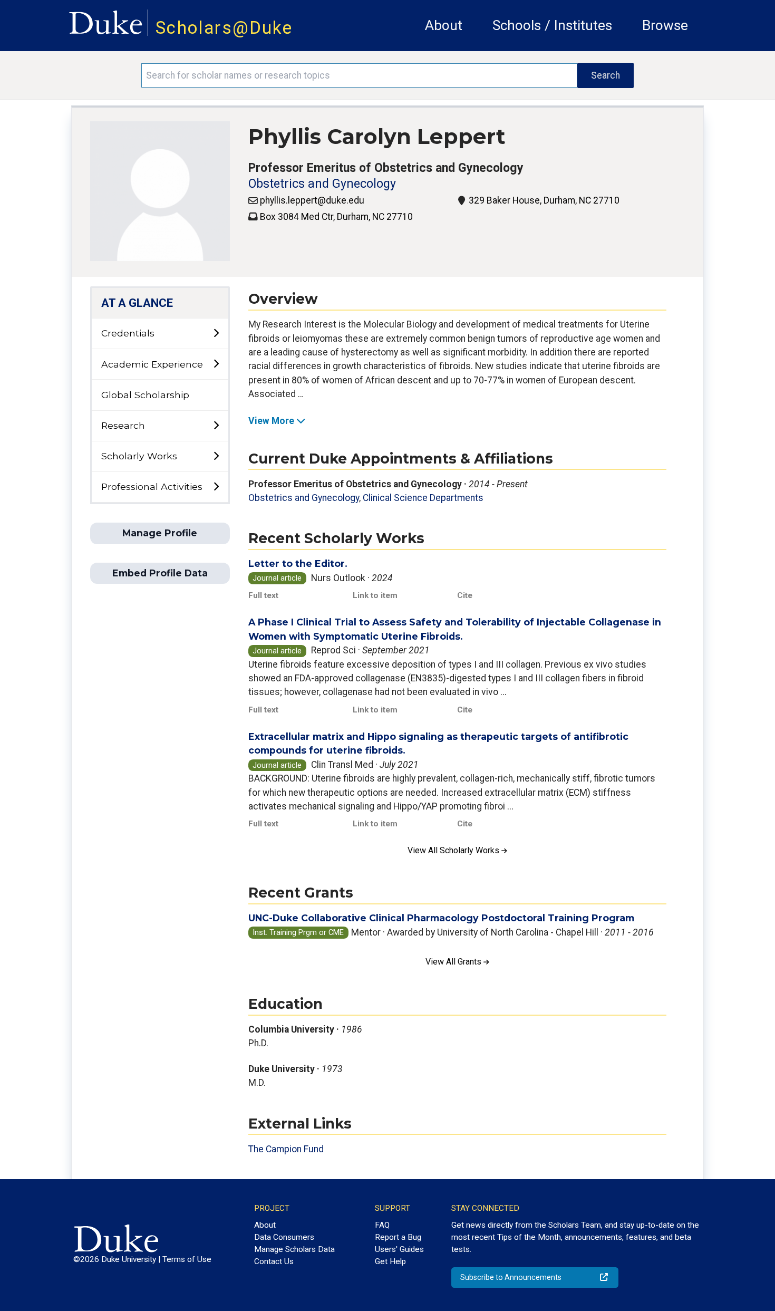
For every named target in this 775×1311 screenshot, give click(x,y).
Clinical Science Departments (423, 498)
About (443, 25)
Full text (263, 595)
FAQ (382, 1225)
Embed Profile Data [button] (160, 573)
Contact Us (274, 1261)
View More (271, 421)
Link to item (375, 595)
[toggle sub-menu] (216, 333)
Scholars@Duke (224, 27)
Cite (464, 595)
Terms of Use (186, 1259)
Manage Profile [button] (159, 532)
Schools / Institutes (552, 25)
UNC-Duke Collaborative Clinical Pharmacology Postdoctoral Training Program (441, 917)
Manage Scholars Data (294, 1249)
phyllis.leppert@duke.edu (312, 200)
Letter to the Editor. (297, 563)
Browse (665, 25)
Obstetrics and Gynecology (322, 184)
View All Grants (454, 962)
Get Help (390, 1261)
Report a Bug (398, 1237)
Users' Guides (399, 1249)
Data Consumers (284, 1237)
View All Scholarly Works (454, 850)
